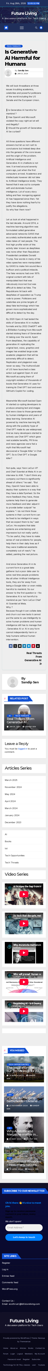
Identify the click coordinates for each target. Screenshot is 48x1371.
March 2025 (11, 780)
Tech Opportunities (15, 855)
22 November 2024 (18, 1106)
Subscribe (36, 1359)
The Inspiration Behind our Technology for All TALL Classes (23, 1071)
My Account (40, 1354)
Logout (20, 1354)
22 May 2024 (15, 1139)
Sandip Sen (23, 70)
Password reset (14, 1359)
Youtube (41, 1365)
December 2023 (13, 822)
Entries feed (8, 1276)
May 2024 (10, 794)
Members (29, 1354)
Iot (6, 848)
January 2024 (12, 815)
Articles (23, 1348)
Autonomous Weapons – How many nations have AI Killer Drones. (24, 1164)
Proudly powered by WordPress (16, 1338)
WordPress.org (10, 1289)
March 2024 (11, 808)
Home (5, 1348)
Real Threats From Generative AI (20, 720)
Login (12, 1354)
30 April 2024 (16, 1169)
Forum (5, 1354)
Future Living (24, 13)
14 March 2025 (16, 1075)
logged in (22, 748)
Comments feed (10, 1282)
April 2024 (10, 801)
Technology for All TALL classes (16, 1365)
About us (14, 1348)
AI (10, 716)
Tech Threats (14, 46)
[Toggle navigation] (21, 27)
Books (8, 841)
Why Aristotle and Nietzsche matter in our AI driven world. (21, 1134)
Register (6, 1263)
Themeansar (25, 1341)
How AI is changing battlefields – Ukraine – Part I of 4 (23, 1101)
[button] (36, 27)
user (34, 1365)
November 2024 (13, 787)
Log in (5, 1269)
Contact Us (40, 1348)
